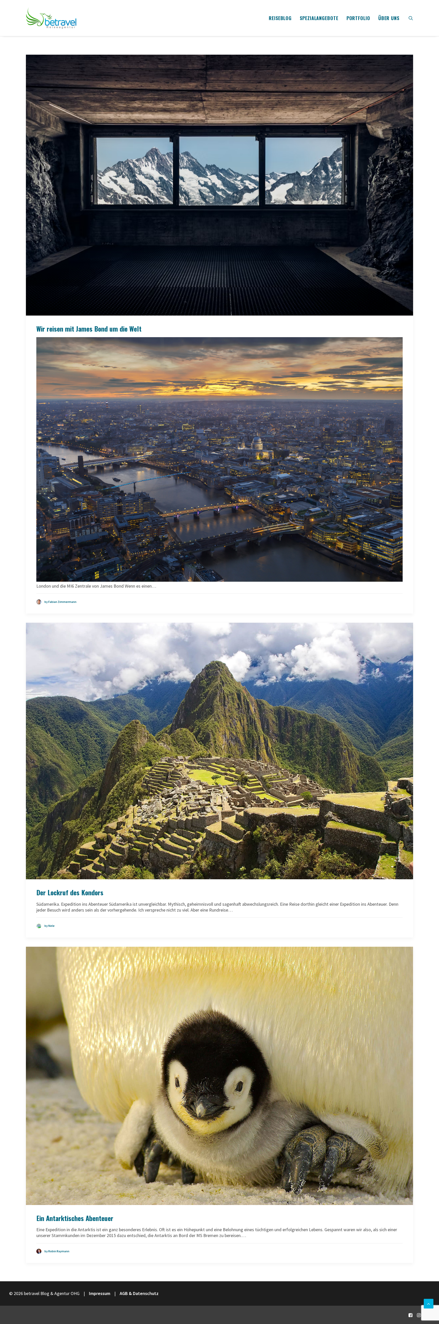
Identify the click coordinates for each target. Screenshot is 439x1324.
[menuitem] (280, 18)
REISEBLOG (280, 18)
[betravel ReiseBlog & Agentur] (51, 18)
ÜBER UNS (388, 18)
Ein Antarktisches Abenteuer (74, 1218)
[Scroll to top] (428, 1303)
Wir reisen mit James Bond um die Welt (89, 329)
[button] (411, 18)
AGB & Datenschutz (139, 1293)
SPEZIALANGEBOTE (319, 18)
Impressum (99, 1293)
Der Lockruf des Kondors (69, 892)
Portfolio (358, 18)
